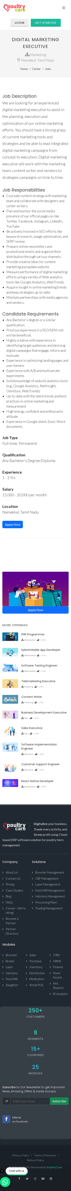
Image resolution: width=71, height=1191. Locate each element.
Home (24, 69)
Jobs (48, 69)
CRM (56, 955)
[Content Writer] (10, 699)
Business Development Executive (44, 712)
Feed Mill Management (50, 890)
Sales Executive (31, 728)
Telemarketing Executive (38, 681)
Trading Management (49, 908)
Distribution (37, 973)
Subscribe (59, 1101)
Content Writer (31, 697)
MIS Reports (58, 986)
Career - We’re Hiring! (16, 910)
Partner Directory (12, 931)
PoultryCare (54, 1167)
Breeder (11, 955)
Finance (58, 967)
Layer (9, 967)
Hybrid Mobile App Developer (40, 650)
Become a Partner (12, 921)
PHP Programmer (33, 634)
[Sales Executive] (10, 731)
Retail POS (36, 985)
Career (36, 69)
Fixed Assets (57, 975)
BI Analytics (60, 994)
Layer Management (47, 884)
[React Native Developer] (10, 783)
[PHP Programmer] (10, 636)
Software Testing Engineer (39, 665)
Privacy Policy (20, 1155)
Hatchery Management (50, 896)
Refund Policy (35, 1160)
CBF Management (47, 878)
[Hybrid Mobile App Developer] (10, 652)
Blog (8, 896)
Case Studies (14, 890)
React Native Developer (37, 781)
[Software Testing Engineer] (10, 668)
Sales (32, 955)
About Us (12, 872)
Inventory (35, 967)
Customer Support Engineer (40, 764)
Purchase (35, 961)
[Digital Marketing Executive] (35, 589)
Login (19, 22)
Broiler (10, 961)
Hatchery (12, 973)
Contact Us (13, 878)
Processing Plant (46, 902)
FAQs (9, 902)
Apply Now (12, 524)
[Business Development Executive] (10, 715)
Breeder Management (49, 872)
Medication (36, 979)
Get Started (45, 22)
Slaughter (12, 985)
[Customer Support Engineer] (10, 767)
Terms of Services (45, 1155)
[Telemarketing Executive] (10, 683)
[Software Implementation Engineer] (10, 747)
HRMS (57, 961)
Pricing (10, 884)
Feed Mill (11, 979)
